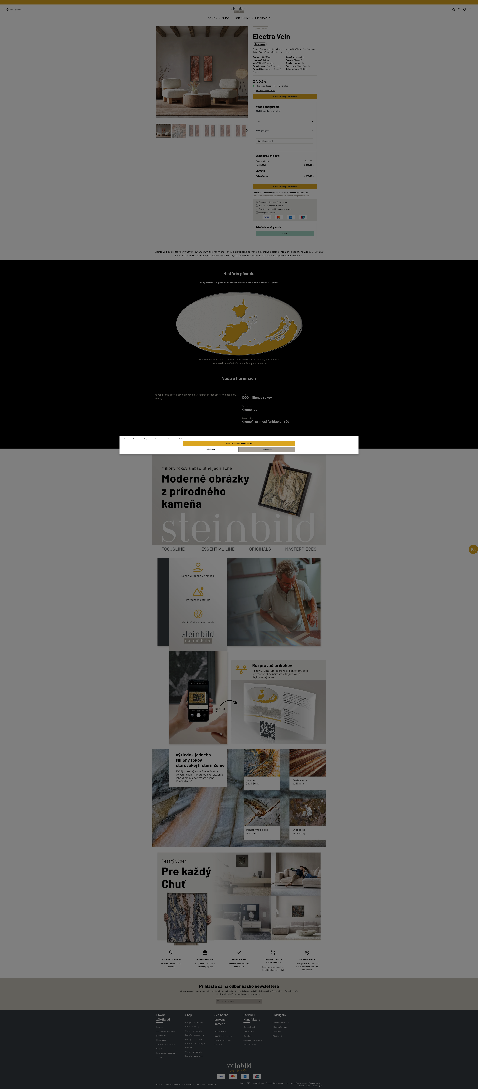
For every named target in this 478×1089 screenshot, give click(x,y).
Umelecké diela (220, 1031)
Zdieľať (285, 233)
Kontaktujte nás (258, 1083)
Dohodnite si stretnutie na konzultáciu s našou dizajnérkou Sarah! (281, 195)
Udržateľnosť (249, 1027)
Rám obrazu (248, 1031)
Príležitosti (277, 1036)
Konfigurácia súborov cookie (165, 1055)
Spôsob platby (314, 1083)
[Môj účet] (470, 9)
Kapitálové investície (223, 1036)
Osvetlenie (247, 1036)
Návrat (242, 1083)
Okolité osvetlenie (264, 111)
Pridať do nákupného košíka (285, 96)
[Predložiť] (259, 1001)
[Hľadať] (453, 9)
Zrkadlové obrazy (279, 1027)
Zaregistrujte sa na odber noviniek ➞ (239, 2)
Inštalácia (276, 1031)
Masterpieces (259, 44)
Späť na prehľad (260, 29)
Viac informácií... (186, 439)
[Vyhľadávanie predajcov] (459, 9)
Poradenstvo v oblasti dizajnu (310, 1086)
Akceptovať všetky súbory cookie (239, 443)
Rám (258, 130)
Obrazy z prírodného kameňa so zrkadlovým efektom (195, 1043)
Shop (188, 1015)
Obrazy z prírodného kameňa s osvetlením (194, 1054)
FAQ (248, 1083)
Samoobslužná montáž (274, 1083)
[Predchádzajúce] (238, 115)
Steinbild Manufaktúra (251, 1017)
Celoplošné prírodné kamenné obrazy (194, 1024)
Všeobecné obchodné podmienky (165, 1033)
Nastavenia (267, 449)
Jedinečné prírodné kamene (221, 1019)
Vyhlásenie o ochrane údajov (165, 1046)
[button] (285, 111)
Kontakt (159, 1027)
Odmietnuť (211, 449)
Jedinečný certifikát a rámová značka (252, 1042)
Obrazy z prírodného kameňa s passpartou (194, 1033)
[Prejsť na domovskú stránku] (239, 10)
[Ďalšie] (244, 115)
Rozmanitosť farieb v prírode (222, 1042)
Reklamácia (161, 1040)
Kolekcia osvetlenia (280, 1022)
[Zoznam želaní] (464, 9)
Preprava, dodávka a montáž (296, 1083)
